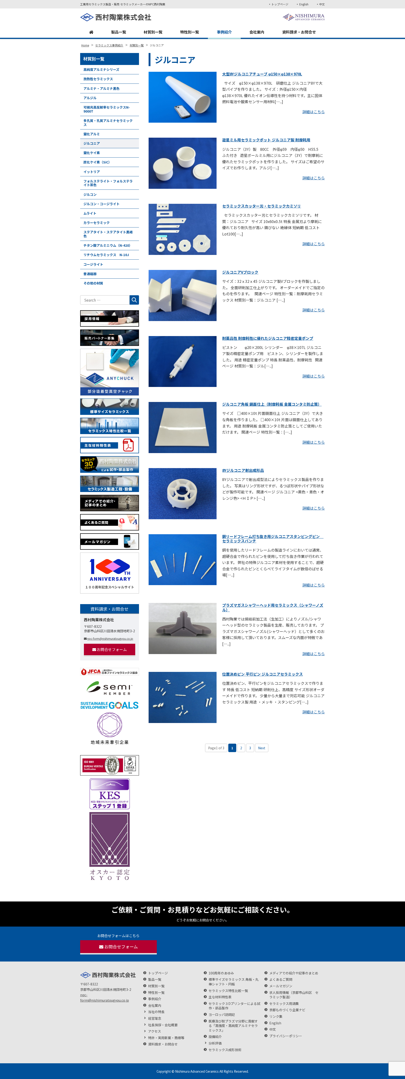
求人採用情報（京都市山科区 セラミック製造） (294, 994)
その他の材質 (93, 283)
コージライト (93, 264)
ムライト (89, 213)
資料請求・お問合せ (299, 32)
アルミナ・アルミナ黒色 (101, 88)
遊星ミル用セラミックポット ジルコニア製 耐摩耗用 (266, 140)
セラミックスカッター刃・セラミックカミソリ (261, 206)
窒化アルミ (91, 134)
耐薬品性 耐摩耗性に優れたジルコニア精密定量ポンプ (267, 338)
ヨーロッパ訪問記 (222, 1014)
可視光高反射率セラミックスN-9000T (106, 109)
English (303, 4)
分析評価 (215, 1043)
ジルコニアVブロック (240, 272)
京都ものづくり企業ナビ (287, 1010)
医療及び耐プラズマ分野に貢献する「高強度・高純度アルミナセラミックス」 (233, 1026)
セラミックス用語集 (284, 1003)
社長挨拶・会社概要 (163, 1025)
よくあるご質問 (280, 979)
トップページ (279, 4)
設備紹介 (215, 1036)
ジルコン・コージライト (101, 203)
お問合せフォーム (112, 649)
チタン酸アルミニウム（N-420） (107, 245)
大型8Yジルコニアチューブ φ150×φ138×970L (262, 74)
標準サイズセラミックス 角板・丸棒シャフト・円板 (234, 981)
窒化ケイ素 (91, 152)
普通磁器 (90, 273)
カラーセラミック (96, 222)
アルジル (90, 97)
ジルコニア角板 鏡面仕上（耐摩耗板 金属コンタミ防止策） (272, 404)
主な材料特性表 (220, 997)
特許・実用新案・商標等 (166, 1038)
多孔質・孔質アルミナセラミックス (108, 122)
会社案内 (256, 32)
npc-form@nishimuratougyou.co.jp (110, 638)
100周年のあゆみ (221, 973)
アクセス (154, 1031)
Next (261, 748)
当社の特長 (156, 1012)
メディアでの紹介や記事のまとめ (293, 973)
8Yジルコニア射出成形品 (243, 470)
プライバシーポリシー (285, 1036)
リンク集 (275, 1016)
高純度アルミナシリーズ (101, 69)
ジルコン (90, 194)
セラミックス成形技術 (225, 1050)
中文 (322, 4)
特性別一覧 (189, 32)
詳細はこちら (313, 111)
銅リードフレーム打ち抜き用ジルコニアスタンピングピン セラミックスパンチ (272, 539)
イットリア (91, 171)
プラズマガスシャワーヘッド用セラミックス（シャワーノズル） (272, 607)
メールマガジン (280, 986)
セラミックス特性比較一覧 (228, 990)
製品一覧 (118, 32)
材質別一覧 (153, 32)
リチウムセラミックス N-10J (106, 254)
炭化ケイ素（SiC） (97, 162)
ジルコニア (91, 143)
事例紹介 (224, 32)
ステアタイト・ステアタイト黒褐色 (108, 234)
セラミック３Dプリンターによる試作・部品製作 (234, 1006)
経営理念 (154, 1018)
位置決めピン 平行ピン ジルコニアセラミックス (262, 674)
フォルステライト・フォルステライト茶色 (108, 183)
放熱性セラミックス (98, 78)
